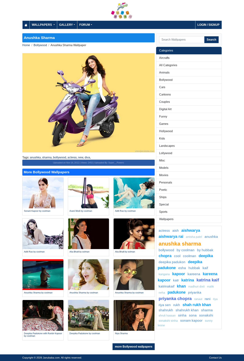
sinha (182, 315)
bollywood (59, 157)
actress (72, 157)
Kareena (194, 274)
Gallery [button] (66, 24)
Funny (163, 116)
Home (26, 45)
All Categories (168, 65)
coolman (189, 256)
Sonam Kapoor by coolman (37, 211)
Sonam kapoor (191, 320)
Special (164, 204)
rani (207, 299)
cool (177, 256)
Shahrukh (166, 310)
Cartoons (165, 94)
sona (193, 315)
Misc (162, 160)
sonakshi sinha (168, 320)
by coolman (186, 250)
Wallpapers (166, 219)
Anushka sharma (180, 243)
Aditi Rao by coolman (125, 211)
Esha (182, 268)
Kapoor (178, 274)
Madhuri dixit (196, 286)
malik (210, 286)
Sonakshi (206, 315)
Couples (164, 101)
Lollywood (165, 153)
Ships (162, 197)
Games (163, 123)
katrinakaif (166, 286)
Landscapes (167, 145)
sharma (47, 157)
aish (175, 230)
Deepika (206, 256)
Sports (163, 211)
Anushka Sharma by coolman (38, 292)
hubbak (194, 268)
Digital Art (165, 109)
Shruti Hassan (167, 315)
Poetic (163, 189)
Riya (215, 299)
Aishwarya (190, 230)
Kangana (164, 274)
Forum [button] (84, 24)
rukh (176, 305)
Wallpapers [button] (42, 24)
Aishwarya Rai (171, 236)
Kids (162, 138)
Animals (164, 72)
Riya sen (165, 305)
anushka (35, 157)
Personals (165, 182)
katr (176, 280)
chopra (165, 256)
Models (163, 167)
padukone (177, 292)
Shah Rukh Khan (197, 305)
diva (87, 157)
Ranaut (198, 299)
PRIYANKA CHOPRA (175, 298)
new (80, 157)
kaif (205, 268)
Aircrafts (164, 57)
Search (211, 39)
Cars (162, 87)
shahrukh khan (187, 310)
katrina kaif (207, 279)
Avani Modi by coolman (80, 211)
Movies (163, 175)
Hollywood (166, 131)
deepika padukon (172, 262)
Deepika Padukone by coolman (84, 333)
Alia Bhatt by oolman (79, 252)
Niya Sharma (121, 333)
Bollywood (40, 45)
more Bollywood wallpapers (133, 346)
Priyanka (194, 292)
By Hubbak (205, 250)
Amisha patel (194, 236)
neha (162, 292)
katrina (187, 280)
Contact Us (215, 357)
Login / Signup (208, 24)
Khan (181, 286)
